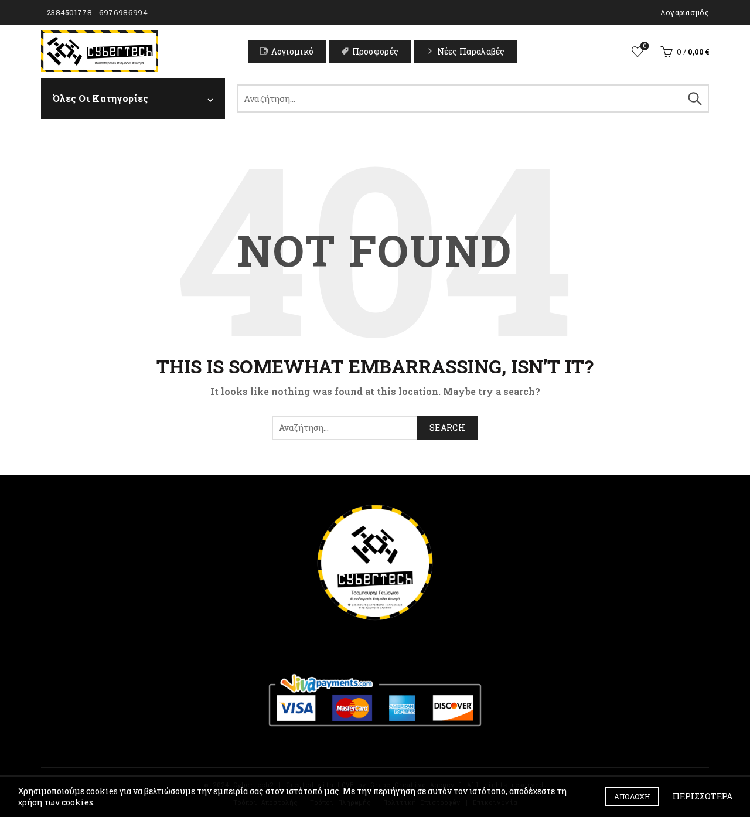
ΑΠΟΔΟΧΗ (632, 796)
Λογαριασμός (684, 12)
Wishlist (644, 46)
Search (694, 98)
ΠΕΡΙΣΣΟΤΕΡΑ (702, 796)
